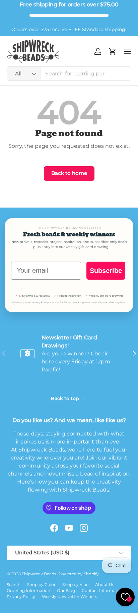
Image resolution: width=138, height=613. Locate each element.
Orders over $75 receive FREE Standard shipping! (69, 29)
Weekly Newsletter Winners (69, 596)
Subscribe (106, 270)
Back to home (69, 173)
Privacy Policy (21, 596)
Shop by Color (41, 584)
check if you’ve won (84, 302)
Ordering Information (28, 590)
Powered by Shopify (78, 573)
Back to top (65, 398)
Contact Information (103, 590)
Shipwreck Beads (39, 573)
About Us (104, 584)
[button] (112, 51)
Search (13, 584)
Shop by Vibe (75, 584)
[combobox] (69, 73)
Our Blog (66, 590)
